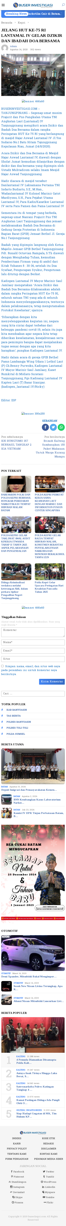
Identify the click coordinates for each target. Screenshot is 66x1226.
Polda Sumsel (16, 734)
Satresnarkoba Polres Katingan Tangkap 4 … (35, 1088)
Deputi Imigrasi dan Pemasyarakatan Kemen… (29, 789)
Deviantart (19, 1192)
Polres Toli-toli (17, 728)
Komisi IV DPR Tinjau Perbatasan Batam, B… (39, 815)
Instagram (19, 1187)
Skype (19, 1197)
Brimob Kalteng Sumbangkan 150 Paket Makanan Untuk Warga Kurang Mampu (50, 447)
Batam (4, 786)
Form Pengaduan (16, 1159)
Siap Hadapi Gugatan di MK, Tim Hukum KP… (36, 1115)
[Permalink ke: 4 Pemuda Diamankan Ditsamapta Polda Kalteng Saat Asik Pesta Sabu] (33, 1035)
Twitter (50, 1172)
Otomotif (6, 973)
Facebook (18, 1172)
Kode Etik (48, 1138)
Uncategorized (34, 1110)
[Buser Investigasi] (33, 5)
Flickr (50, 1203)
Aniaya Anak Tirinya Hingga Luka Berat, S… (36, 1075)
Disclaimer (48, 1149)
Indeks (16, 1138)
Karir (17, 1144)
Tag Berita (14, 716)
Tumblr (50, 1177)
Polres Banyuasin (19, 722)
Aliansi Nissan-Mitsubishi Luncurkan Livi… (39, 1001)
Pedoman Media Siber (48, 1159)
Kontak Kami (48, 1154)
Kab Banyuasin (17, 710)
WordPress (50, 1182)
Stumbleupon (19, 1182)
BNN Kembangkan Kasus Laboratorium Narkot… (37, 801)
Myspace (50, 1192)
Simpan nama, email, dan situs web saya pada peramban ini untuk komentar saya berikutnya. (30, 670)
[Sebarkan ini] (45, 427)
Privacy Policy (17, 1149)
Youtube (50, 1197)
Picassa (19, 1203)
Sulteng (20, 1110)
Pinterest (19, 1177)
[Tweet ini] (53, 427)
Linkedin (50, 1187)
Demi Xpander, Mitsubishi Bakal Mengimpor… (28, 976)
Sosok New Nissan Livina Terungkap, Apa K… (38, 988)
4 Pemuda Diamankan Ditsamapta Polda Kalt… (36, 1061)
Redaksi (48, 1144)
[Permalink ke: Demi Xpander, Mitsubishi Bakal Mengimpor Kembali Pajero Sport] (33, 953)
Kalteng (20, 1056)
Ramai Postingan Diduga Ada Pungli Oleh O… (37, 1102)
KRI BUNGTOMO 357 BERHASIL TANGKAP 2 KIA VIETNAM (16, 443)
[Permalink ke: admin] (4, 48)
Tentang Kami (16, 1154)
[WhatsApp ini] (61, 427)
